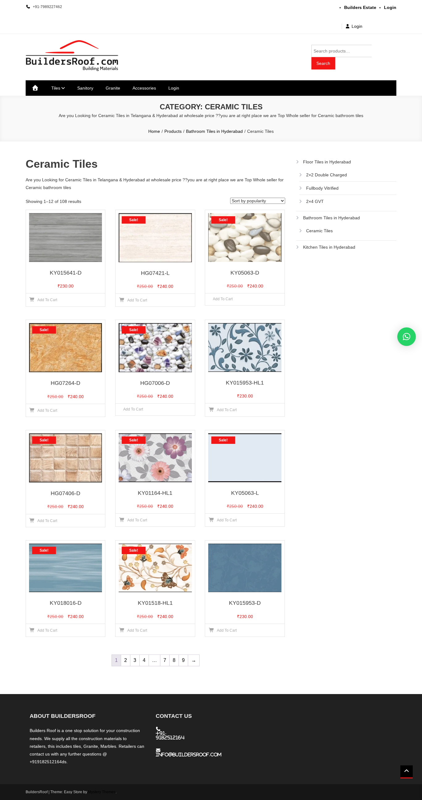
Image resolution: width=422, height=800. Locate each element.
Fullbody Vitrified (322, 188)
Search (323, 63)
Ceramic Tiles (319, 230)
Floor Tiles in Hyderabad (327, 161)
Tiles (55, 88)
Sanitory (85, 88)
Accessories (144, 88)
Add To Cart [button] (47, 300)
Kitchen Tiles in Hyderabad (329, 247)
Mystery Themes (102, 792)
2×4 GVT (315, 201)
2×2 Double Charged (326, 174)
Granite (113, 88)
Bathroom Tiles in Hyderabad (331, 217)
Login (357, 26)
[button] (406, 336)
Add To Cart (223, 299)
